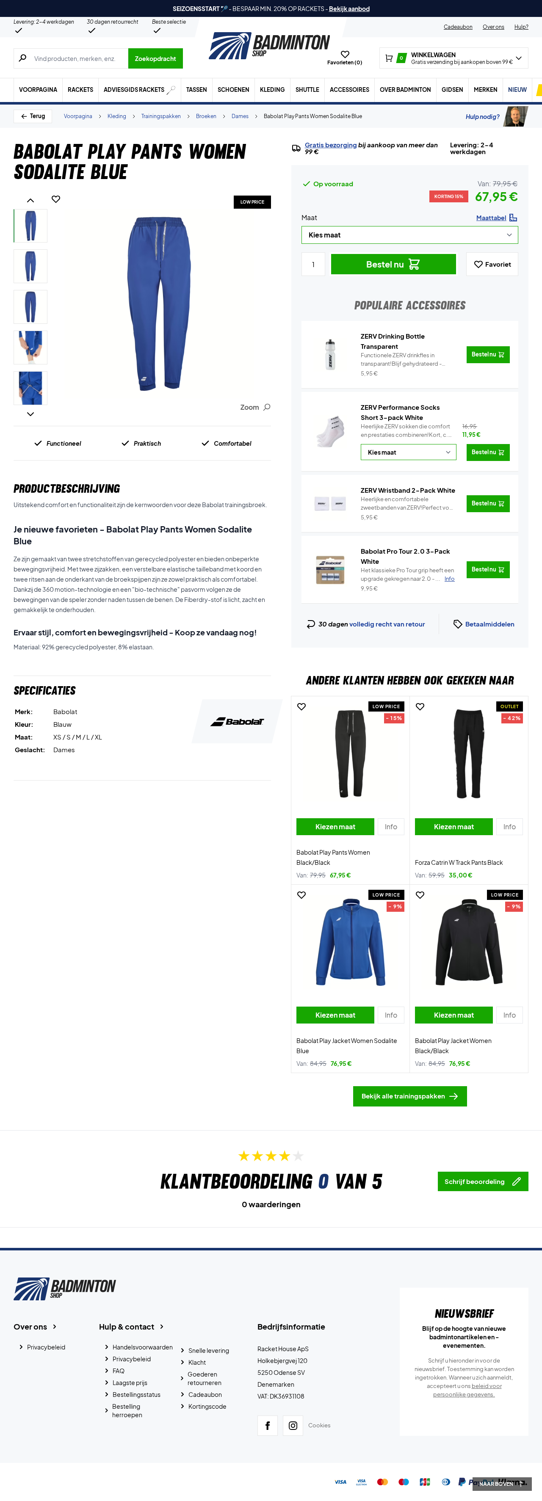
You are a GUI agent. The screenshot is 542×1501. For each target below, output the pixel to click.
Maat (309, 217)
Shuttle (307, 89)
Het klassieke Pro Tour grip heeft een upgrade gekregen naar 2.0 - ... (408, 574)
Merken (486, 89)
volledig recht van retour (387, 624)
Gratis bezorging (331, 144)
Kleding (272, 89)
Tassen (196, 89)
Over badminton (405, 89)
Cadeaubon (458, 27)
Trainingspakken (161, 116)
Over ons (493, 27)
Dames (240, 116)
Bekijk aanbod (349, 8)
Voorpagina (38, 89)
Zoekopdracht (155, 58)
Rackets (80, 89)
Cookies (319, 1425)
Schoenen (233, 89)
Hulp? (521, 27)
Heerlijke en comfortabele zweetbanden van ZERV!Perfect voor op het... (408, 504)
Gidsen (452, 89)
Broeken (206, 116)
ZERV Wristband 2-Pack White (408, 490)
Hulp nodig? (483, 116)
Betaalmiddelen (489, 624)
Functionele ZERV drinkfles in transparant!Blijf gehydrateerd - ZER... (401, 360)
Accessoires (349, 89)
